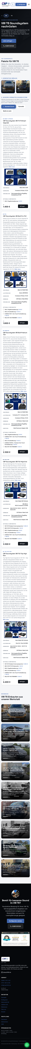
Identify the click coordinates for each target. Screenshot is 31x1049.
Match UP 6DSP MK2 (23, 290)
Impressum (4, 1019)
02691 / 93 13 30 (5, 980)
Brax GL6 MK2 (24, 643)
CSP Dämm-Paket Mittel (22, 298)
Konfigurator (22, 4)
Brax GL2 (18, 643)
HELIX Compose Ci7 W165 (21, 505)
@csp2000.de (7, 972)
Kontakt (3, 1011)
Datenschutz (4, 1021)
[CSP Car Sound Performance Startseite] (6, 4)
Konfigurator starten (15, 921)
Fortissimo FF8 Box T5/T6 (21, 190)
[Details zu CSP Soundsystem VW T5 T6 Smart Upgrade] (15, 177)
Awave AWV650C (23, 293)
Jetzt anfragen (8, 41)
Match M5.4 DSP (24, 187)
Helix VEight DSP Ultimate (21, 501)
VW (6, 15)
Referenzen (4, 1007)
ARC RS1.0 (25, 504)
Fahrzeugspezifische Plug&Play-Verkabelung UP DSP (19, 194)
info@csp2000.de (6, 985)
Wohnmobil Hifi (5, 1002)
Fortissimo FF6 (24, 415)
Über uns (3, 1009)
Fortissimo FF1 (16, 415)
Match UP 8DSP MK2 (23, 412)
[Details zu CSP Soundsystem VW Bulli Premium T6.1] (15, 401)
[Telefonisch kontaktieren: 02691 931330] (13, 4)
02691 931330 (9, 46)
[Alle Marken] (2, 15)
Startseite (3, 997)
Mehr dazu (12, 166)
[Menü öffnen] (28, 4)
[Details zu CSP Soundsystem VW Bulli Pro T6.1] (15, 279)
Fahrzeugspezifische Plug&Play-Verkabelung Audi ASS (19, 516)
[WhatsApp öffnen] (27, 1045)
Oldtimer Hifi (4, 1004)
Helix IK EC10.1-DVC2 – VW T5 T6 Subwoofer (18, 509)
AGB (2, 1024)
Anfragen (23, 206)
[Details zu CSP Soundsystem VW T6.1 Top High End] (15, 629)
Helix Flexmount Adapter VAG (20, 428)
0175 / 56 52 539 (5, 982)
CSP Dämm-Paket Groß (22, 421)
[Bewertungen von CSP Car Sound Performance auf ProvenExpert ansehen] (15, 939)
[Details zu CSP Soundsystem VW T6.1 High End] (15, 490)
